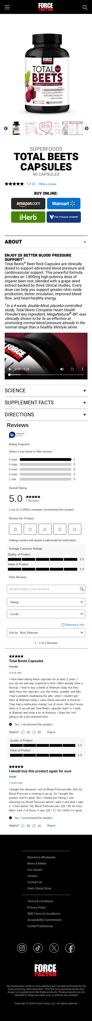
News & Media (36, 863)
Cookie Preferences (40, 926)
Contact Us (34, 882)
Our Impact (34, 870)
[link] (33, 499)
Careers (32, 876)
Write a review (47, 184)
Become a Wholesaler (41, 857)
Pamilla (13, 666)
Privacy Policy (36, 907)
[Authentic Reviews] (17, 435)
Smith (12, 776)
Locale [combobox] (14, 614)
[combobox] (49, 632)
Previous (6, 128)
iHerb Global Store (39, 888)
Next (87, 128)
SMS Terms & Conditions (43, 913)
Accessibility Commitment (44, 920)
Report (51, 732)
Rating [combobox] (14, 602)
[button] (15, 529)
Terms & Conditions (40, 901)
